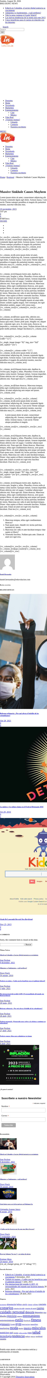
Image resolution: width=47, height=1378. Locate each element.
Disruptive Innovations (25, 1377)
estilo (19, 1320)
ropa (30, 1332)
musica (27, 1328)
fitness (36, 1320)
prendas (16, 1333)
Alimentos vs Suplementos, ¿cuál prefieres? (23, 13)
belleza (19, 1304)
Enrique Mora (5, 1259)
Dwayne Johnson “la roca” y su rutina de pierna (15, 1254)
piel (11, 1332)
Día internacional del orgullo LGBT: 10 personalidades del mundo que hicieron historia (24, 1285)
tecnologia (6, 1336)
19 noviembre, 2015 (8, 209)
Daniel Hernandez (5, 574)
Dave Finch (5, 973)
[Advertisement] (23, 73)
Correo (5, 1115)
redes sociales (23, 1333)
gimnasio (5, 1324)
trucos (33, 1336)
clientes (30, 1304)
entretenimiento (7, 1320)
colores (35, 1304)
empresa (19, 1316)
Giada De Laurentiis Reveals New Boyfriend (16, 919)
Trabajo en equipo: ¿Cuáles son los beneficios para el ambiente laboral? (22, 981)
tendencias (18, 1336)
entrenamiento (31, 1316)
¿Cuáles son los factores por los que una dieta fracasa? (17, 1229)
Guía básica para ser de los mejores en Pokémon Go (16, 1204)
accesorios (3, 1304)
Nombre (5, 1106)
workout (39, 1336)
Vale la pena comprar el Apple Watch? (21, 15)
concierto (42, 1304)
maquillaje (34, 1324)
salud (36, 1332)
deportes (39, 1312)
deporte (29, 1312)
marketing (4, 1328)
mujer (21, 1328)
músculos (39, 1328)
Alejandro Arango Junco (10, 1209)
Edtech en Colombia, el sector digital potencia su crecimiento (19, 955)
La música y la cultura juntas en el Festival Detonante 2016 (21, 807)
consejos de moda (30, 1308)
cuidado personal (12, 1312)
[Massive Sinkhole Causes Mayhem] (7, 569)
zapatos (3, 1339)
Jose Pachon (5, 960)
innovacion (26, 1324)
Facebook (27, 1320)
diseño (3, 1316)
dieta (44, 1313)
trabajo (27, 1336)
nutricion (4, 1332)
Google (12, 1324)
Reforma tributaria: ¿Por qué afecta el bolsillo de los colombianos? (21, 1008)
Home (2, 177)
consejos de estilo (19, 1308)
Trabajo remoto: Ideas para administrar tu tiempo (16, 1036)
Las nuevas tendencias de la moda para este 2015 (25, 17)
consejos (6, 1308)
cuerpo (40, 1308)
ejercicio (12, 1316)
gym (18, 1324)
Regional (10, 177)
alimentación (11, 1304)
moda (14, 1328)
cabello (24, 1304)
